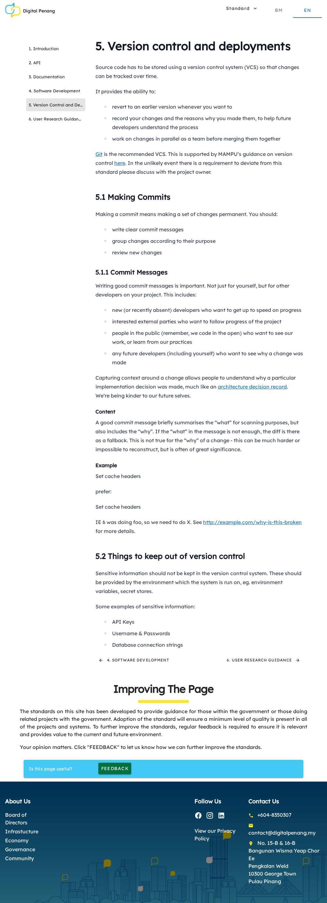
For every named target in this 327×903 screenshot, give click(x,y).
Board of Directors (16, 819)
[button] (241, 8)
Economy (16, 840)
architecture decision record (252, 386)
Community (19, 858)
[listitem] (55, 48)
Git (99, 154)
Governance (20, 849)
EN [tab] (307, 10)
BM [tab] (279, 10)
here (119, 163)
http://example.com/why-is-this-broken (252, 522)
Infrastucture (21, 831)
